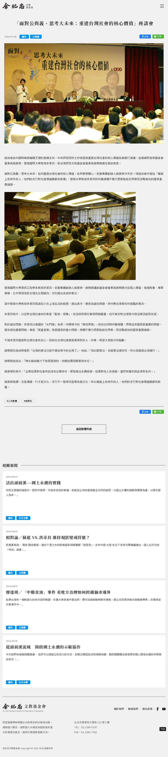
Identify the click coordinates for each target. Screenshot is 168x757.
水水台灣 (23, 517)
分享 (146, 36)
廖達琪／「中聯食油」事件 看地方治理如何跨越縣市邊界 (58, 592)
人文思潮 (12, 400)
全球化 (28, 400)
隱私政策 (147, 708)
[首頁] (17, 5)
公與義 (35, 36)
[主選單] (162, 6)
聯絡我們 (133, 708)
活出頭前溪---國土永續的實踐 (33, 482)
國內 (24, 36)
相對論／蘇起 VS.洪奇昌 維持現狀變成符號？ (48, 537)
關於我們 (119, 708)
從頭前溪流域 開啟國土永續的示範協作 (43, 647)
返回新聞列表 (84, 429)
